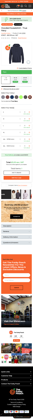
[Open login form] (22, 6)
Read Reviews (22, 38)
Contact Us (16, 216)
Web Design (16, 406)
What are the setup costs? (11, 89)
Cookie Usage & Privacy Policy (16, 404)
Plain (4, 72)
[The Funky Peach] (5, 6)
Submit (16, 287)
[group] (16, 10)
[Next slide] (31, 10)
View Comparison (22, 185)
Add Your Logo (16, 177)
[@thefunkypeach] (11, 332)
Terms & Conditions (16, 402)
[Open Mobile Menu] (29, 6)
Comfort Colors (5, 33)
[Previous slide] (1, 10)
